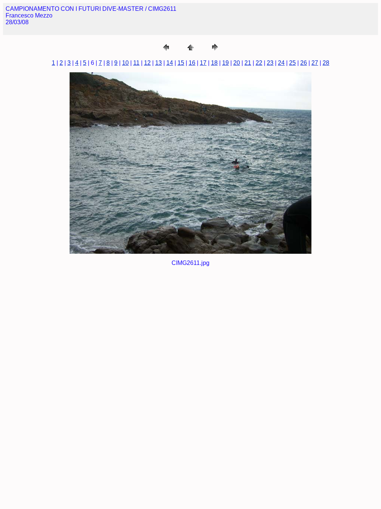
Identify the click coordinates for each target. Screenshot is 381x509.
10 (125, 63)
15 (180, 63)
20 (236, 63)
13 (158, 63)
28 (326, 63)
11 (136, 63)
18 (214, 63)
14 (169, 63)
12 (147, 63)
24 (281, 63)
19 (225, 63)
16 (192, 63)
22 (259, 63)
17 (203, 63)
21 (247, 63)
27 (314, 63)
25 (292, 63)
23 (270, 63)
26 (303, 63)
